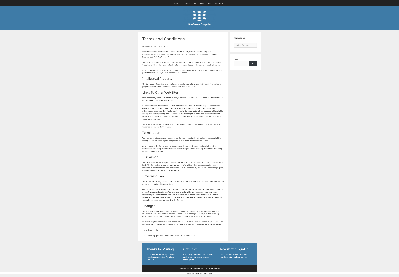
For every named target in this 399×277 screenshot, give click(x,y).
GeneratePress (214, 268)
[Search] (253, 63)
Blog (209, 3)
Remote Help (199, 3)
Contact (187, 3)
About (176, 3)
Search (237, 59)
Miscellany (219, 3)
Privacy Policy (207, 273)
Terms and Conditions (194, 273)
